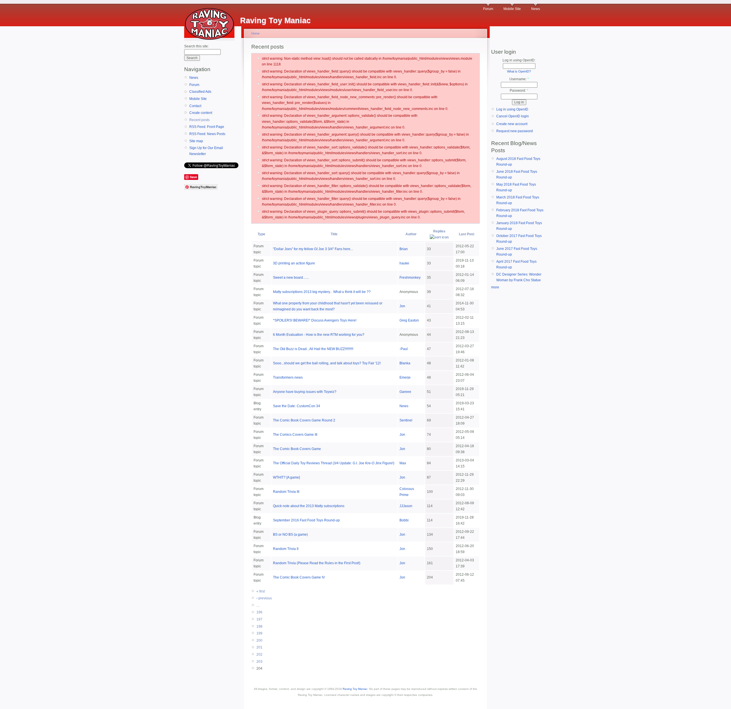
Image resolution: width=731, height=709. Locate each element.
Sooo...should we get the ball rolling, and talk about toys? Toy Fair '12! (327, 363)
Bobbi (404, 520)
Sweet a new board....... (291, 278)
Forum (488, 9)
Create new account (511, 124)
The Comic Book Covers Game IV (299, 577)
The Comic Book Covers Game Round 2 (304, 420)
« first (260, 591)
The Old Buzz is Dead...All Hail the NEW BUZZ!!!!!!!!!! (313, 349)
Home (255, 33)
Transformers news (288, 377)
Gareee (405, 392)
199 (259, 633)
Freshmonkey (410, 278)
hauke (404, 263)
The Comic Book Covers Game (297, 449)
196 (259, 612)
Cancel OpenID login (512, 116)
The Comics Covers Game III (295, 435)
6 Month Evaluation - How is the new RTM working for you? (318, 335)
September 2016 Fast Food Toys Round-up (306, 520)
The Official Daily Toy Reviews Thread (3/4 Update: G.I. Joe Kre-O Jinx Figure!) (333, 463)
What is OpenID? (519, 71)
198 (259, 626)
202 (259, 654)
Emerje (405, 377)
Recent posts (199, 120)
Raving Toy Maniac (355, 688)
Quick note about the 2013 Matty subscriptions (308, 506)
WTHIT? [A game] (286, 477)
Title (334, 234)
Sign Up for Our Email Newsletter (206, 151)
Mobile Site (512, 9)
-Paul (403, 349)
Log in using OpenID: (519, 60)
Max (402, 463)
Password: (519, 91)
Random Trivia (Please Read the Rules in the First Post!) (316, 563)
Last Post (466, 234)
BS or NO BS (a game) (290, 535)
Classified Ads (200, 92)
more (495, 287)
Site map (196, 141)
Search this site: (196, 46)
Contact (195, 106)
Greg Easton (409, 320)
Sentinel (405, 420)
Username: (519, 79)
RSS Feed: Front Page (206, 127)
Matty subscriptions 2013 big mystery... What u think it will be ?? (322, 292)
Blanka (404, 363)
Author (411, 234)
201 (259, 647)
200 (259, 640)
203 (259, 662)
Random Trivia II (285, 549)
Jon (402, 306)
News (535, 9)
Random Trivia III (286, 492)
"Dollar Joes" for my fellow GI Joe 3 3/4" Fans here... (313, 249)
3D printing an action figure (294, 263)
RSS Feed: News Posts (207, 134)
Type (261, 234)
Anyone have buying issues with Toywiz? (304, 392)
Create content (200, 113)
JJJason (405, 506)
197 (259, 619)
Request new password (514, 131)
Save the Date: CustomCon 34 (296, 406)
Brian (403, 249)
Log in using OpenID (512, 109)
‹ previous (264, 598)
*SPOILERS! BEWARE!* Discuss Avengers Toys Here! (314, 320)
